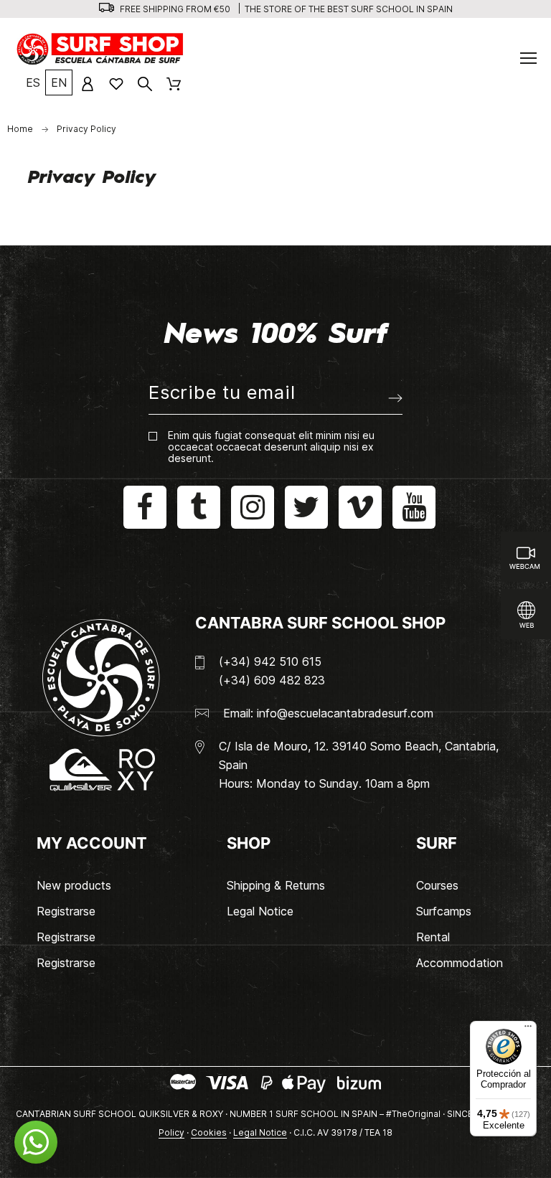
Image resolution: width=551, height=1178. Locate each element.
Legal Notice (260, 911)
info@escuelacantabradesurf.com (345, 713)
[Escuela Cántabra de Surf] (101, 49)
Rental (433, 937)
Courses (437, 885)
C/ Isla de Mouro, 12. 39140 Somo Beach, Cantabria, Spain (359, 755)
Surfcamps (443, 911)
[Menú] (528, 1029)
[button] (35, 1142)
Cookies (209, 1132)
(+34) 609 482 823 (272, 680)
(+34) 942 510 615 (270, 661)
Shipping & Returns (276, 885)
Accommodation (459, 963)
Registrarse (66, 911)
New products (74, 885)
